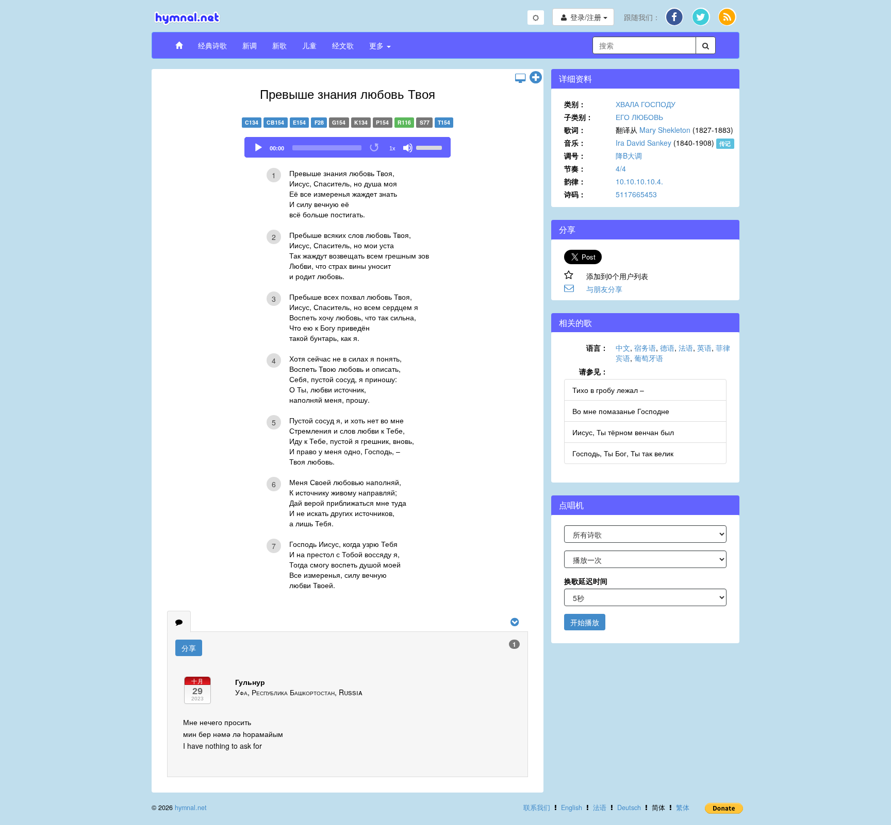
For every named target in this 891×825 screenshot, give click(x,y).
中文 (623, 347)
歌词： (575, 130)
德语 (667, 347)
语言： (597, 347)
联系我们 (536, 807)
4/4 (621, 168)
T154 (444, 122)
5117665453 (636, 194)
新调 (249, 45)
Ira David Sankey (643, 143)
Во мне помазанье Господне (620, 411)
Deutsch (629, 807)
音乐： (575, 143)
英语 (704, 347)
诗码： (575, 194)
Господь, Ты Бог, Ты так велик (622, 453)
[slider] (430, 147)
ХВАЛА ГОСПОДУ (645, 104)
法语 (686, 347)
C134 (251, 122)
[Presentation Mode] (520, 78)
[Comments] (179, 621)
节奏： (575, 168)
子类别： (578, 117)
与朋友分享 (604, 289)
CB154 (275, 122)
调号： (575, 155)
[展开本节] (536, 78)
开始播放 (584, 622)
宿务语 (645, 347)
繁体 (682, 807)
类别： (575, 104)
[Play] (258, 148)
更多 (377, 45)
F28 (319, 122)
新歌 (279, 45)
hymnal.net (191, 807)
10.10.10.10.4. (639, 181)
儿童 (309, 45)
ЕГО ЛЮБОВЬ (639, 117)
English (571, 807)
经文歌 (343, 45)
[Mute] (408, 148)
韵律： (575, 181)
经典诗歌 (212, 45)
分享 (189, 648)
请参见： (593, 371)
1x (392, 148)
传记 (725, 143)
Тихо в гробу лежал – (608, 390)
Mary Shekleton (664, 130)
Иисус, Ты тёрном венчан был (623, 432)
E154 (299, 122)
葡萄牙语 (648, 358)
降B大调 (629, 155)
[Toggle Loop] (375, 148)
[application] (347, 147)
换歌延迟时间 (585, 581)
